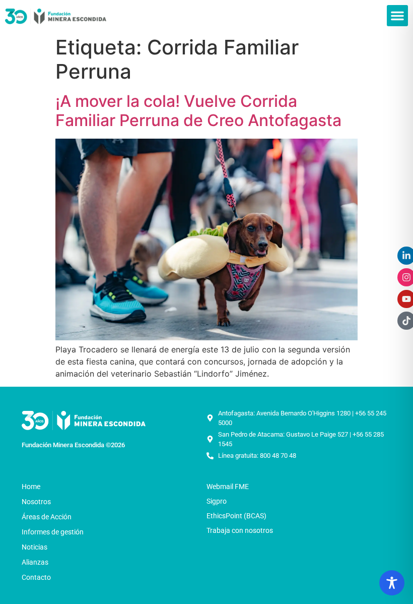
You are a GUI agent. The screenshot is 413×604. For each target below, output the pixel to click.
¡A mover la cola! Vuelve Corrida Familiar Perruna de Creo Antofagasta (198, 110)
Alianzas (35, 562)
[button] (397, 15)
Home (31, 486)
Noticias (34, 547)
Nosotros (36, 502)
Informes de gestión (53, 532)
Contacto (36, 577)
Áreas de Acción (47, 517)
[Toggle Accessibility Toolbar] (391, 582)
